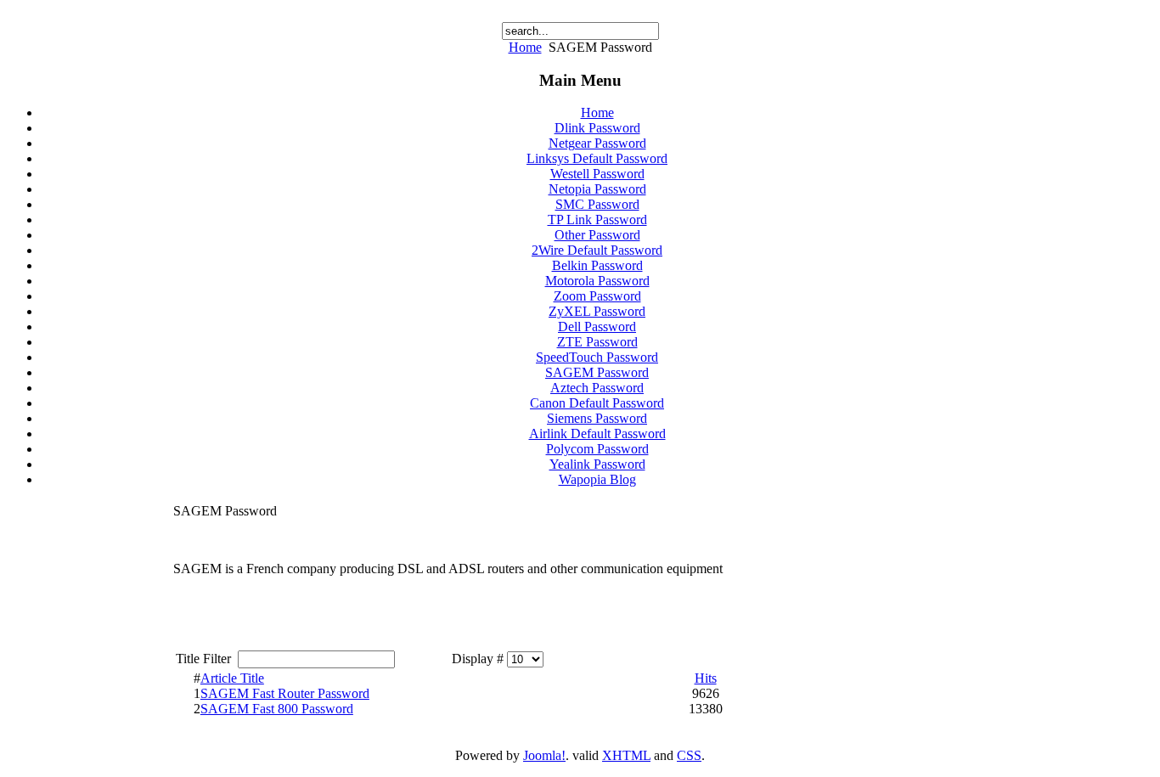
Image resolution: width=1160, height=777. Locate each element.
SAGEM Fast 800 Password (276, 708)
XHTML (626, 755)
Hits (706, 678)
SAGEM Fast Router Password (284, 693)
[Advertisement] (860, 610)
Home (525, 47)
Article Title (232, 678)
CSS (689, 755)
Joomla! (544, 755)
